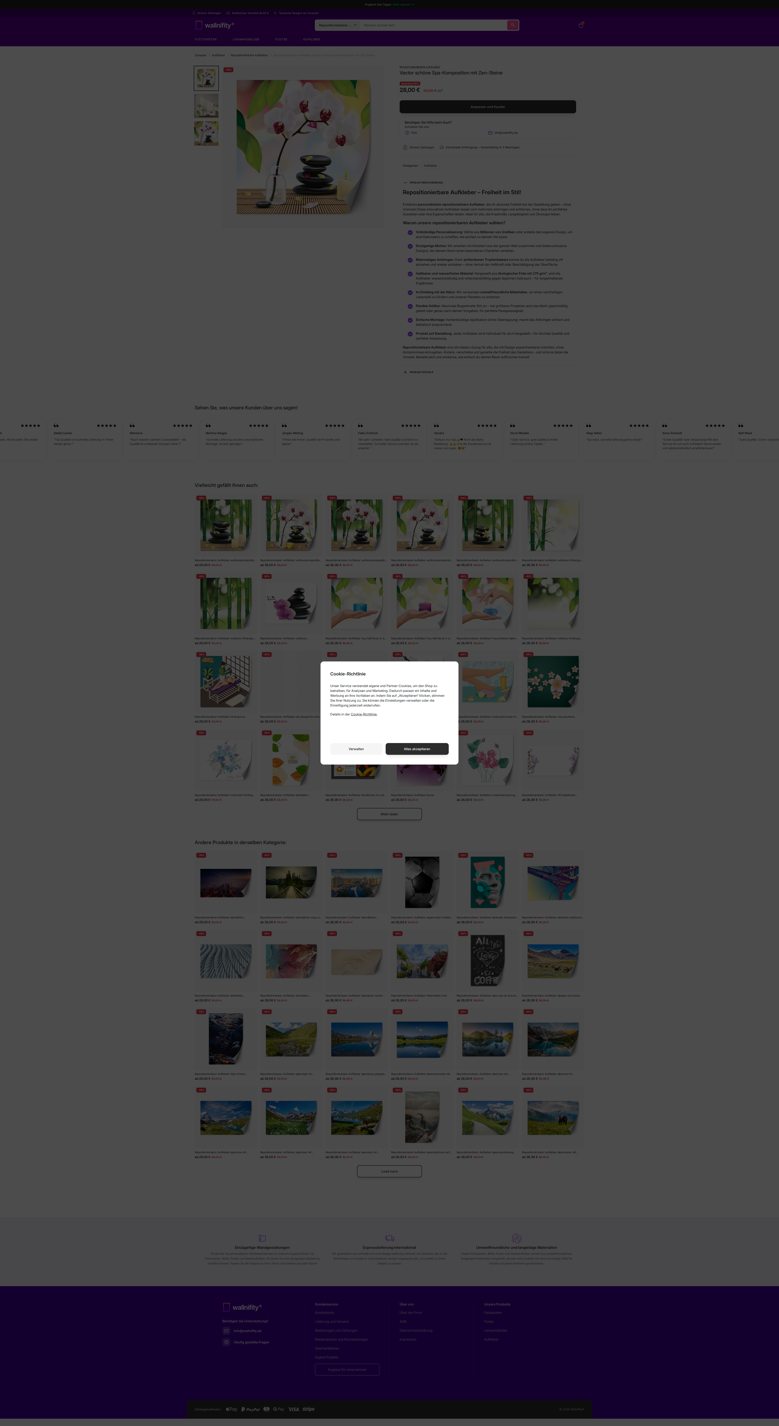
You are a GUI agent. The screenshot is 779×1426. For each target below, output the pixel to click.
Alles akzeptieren (417, 749)
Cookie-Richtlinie (364, 714)
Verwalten (356, 749)
